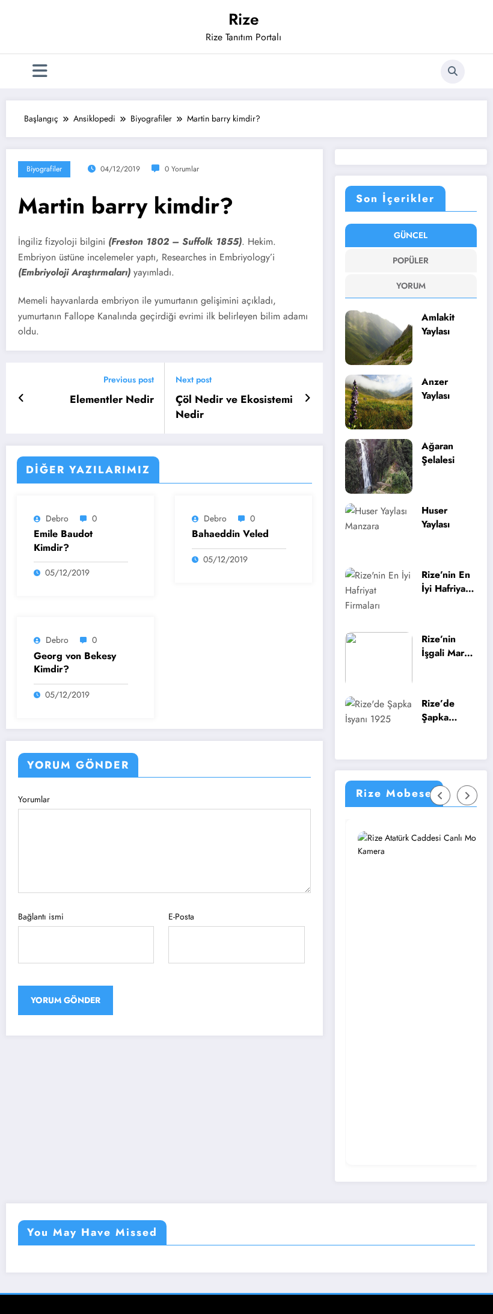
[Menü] (40, 71)
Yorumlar (34, 799)
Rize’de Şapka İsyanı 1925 (447, 710)
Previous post (128, 380)
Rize (243, 19)
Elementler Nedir (112, 399)
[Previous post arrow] (21, 398)
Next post (194, 380)
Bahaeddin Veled (230, 534)
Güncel (410, 235)
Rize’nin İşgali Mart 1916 (444, 646)
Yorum (411, 286)
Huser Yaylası (435, 517)
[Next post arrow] (307, 398)
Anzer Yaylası (435, 389)
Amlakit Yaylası (438, 324)
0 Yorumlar (182, 169)
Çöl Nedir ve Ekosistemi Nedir (234, 407)
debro (57, 518)
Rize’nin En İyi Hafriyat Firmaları (445, 582)
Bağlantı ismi (41, 916)
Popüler (411, 260)
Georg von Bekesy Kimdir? (75, 662)
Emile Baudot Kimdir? (63, 540)
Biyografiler (44, 169)
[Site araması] (453, 72)
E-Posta (181, 916)
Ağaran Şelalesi (438, 453)
